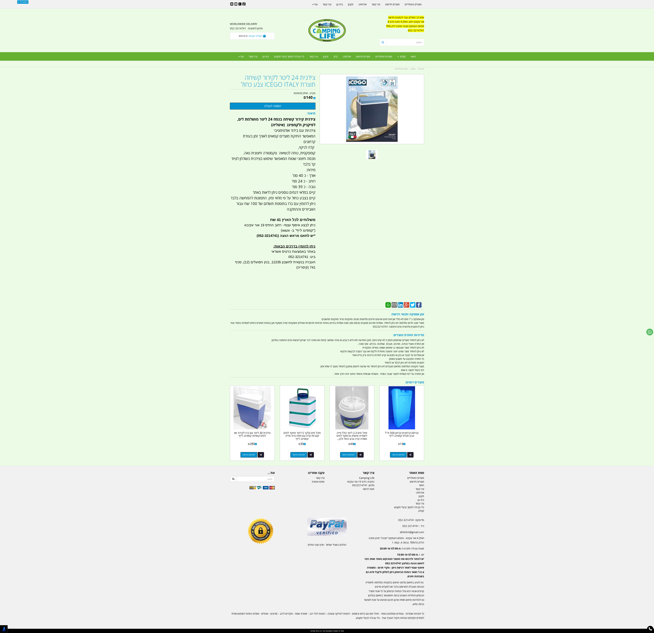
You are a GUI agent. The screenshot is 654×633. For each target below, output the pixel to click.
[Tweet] (412, 304)
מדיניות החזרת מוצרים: (408, 335)
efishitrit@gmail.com (412, 532)
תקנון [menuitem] (325, 56)
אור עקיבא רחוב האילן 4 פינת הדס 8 (406, 21)
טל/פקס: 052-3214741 (411, 520)
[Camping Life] (327, 30)
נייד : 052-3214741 (413, 526)
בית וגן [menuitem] (265, 56)
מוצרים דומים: (414, 382)
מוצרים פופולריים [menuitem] (383, 56)
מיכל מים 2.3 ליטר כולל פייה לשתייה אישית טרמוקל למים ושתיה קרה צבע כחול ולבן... (352, 436)
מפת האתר (416, 473)
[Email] (394, 304)
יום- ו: (394, 565)
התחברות (23, 2)
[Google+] (406, 304)
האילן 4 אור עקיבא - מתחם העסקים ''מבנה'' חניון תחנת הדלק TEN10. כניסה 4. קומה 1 (396, 540)
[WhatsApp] (388, 304)
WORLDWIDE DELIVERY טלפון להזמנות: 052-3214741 (246, 26)
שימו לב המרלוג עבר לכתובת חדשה (406, 17)
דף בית (421, 68)
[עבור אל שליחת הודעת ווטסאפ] (649, 332)
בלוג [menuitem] (335, 56)
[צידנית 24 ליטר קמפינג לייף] (372, 154)
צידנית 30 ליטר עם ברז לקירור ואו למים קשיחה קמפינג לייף (252, 434)
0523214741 (360, 485)
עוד (242, 56)
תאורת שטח (301, 613)
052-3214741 (416, 30)
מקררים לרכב (286, 613)
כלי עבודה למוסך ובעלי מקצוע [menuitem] (289, 56)
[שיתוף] (410, 455)
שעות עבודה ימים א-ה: (402, 548)
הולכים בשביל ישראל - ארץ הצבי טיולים (327, 544)
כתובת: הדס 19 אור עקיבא (360, 481)
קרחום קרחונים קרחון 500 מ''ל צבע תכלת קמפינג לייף (401, 434)
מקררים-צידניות (401, 68)
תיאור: (311, 113)
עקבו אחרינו (316, 473)
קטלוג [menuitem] (402, 56)
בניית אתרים (314, 631)
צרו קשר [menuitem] (313, 56)
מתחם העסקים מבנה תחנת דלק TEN (405, 26)
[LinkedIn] (400, 304)
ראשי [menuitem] (413, 56)
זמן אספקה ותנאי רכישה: (407, 314)
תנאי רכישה (368, 489)
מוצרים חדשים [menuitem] (363, 56)
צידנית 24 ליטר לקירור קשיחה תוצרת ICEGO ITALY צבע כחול (278, 81)
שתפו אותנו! (318, 481)
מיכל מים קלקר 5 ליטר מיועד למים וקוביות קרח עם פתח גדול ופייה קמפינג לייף (302, 436)
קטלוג (413, 68)
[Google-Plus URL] (240, 4)
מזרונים (273, 613)
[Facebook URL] (244, 4)
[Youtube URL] (235, 4)
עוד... (271, 473)
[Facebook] (419, 304)
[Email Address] (231, 4)
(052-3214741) (267, 236)
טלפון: (371, 485)
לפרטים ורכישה (398, 454)
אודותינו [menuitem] (347, 56)
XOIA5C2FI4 (301, 93)
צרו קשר (368, 473)
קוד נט (322, 631)
